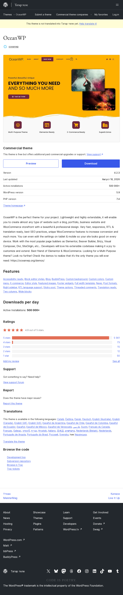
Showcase (39, 512)
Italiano (52, 430)
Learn (66, 512)
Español (21, 426)
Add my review (11, 361)
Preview (31, 163)
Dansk (77, 419)
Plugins (37, 523)
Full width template (85, 283)
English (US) (35, 423)
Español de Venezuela (60, 426)
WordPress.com (14, 540)
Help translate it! (88, 23)
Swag (98, 529)
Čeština (69, 419)
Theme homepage (13, 205)
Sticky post (49, 287)
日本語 (60, 430)
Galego (17, 430)
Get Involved (100, 512)
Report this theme (12, 403)
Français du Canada (99, 426)
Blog (48, 279)
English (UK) (20, 423)
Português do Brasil (37, 434)
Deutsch (86, 419)
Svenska (64, 434)
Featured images (47, 283)
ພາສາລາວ (70, 430)
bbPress (9, 551)
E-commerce (17, 283)
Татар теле (18, 571)
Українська (81, 434)
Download (91, 163)
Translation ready (107, 287)
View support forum (13, 382)
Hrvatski (42, 430)
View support (94, 154)
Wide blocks (25, 291)
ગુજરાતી (26, 430)
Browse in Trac (15, 465)
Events (97, 518)
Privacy (7, 529)
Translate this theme (14, 441)
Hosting (7, 523)
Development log (16, 457)
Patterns (38, 529)
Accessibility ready (13, 279)
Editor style (31, 283)
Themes (7, 14)
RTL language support (30, 287)
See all (116, 361)
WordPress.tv (72, 529)
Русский (53, 434)
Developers (69, 523)
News (99, 283)
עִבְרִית (34, 430)
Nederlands (105, 430)
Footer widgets (65, 283)
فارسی (76, 426)
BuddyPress (58, 279)
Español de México (36, 426)
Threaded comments (85, 287)
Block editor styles (34, 279)
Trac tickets (13, 468)
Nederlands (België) (87, 430)
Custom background (76, 279)
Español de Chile (75, 423)
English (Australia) (101, 419)
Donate (99, 523)
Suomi (84, 426)
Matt (7, 545)
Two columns (10, 291)
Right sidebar (10, 287)
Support (67, 518)
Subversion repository (19, 461)
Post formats (110, 283)
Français (7, 430)
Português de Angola (14, 434)
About (6, 512)
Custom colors (96, 279)
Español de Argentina (54, 423)
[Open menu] (118, 5)
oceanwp (14, 46)
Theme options (65, 287)
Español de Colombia (97, 423)
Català (60, 419)
